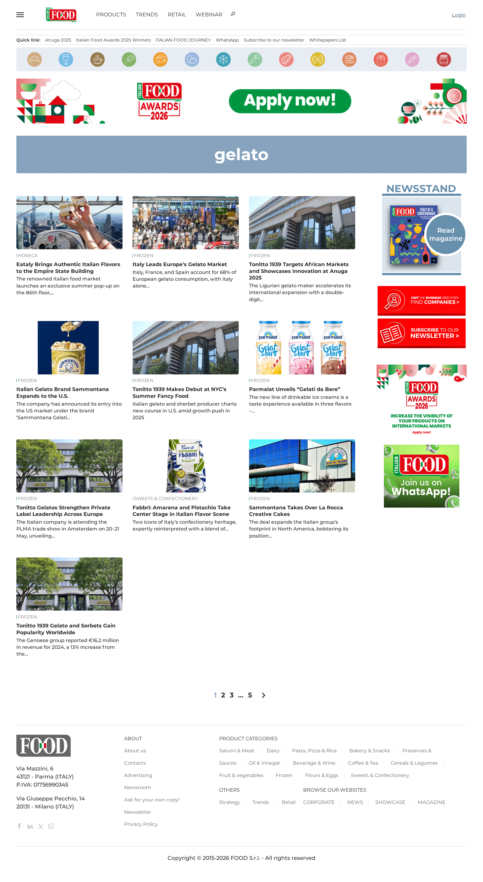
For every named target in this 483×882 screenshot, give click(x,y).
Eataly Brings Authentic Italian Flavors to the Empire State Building (68, 267)
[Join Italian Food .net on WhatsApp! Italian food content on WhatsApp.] (421, 505)
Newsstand (421, 189)
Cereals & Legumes (414, 763)
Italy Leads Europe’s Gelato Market (180, 264)
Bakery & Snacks (369, 751)
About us (135, 751)
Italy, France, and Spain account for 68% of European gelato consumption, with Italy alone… (184, 279)
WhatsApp (227, 40)
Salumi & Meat (236, 751)
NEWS (355, 802)
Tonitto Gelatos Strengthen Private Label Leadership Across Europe (63, 510)
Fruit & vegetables (241, 775)
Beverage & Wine (314, 763)
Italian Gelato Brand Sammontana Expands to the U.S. (62, 392)
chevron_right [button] (263, 695)
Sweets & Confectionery (166, 498)
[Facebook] (20, 825)
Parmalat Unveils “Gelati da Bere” (294, 389)
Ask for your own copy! (152, 800)
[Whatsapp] (51, 825)
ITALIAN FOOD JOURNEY (183, 40)
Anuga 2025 (58, 40)
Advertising (138, 775)
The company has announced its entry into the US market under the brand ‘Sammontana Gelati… (69, 411)
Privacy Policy (141, 824)
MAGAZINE (432, 802)
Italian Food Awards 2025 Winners (113, 40)
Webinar (209, 14)
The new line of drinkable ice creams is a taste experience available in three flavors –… (300, 404)
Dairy (273, 751)
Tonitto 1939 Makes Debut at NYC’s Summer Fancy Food (179, 392)
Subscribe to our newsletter (274, 40)
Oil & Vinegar (264, 763)
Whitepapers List (327, 40)
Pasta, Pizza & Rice (314, 751)
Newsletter (137, 812)
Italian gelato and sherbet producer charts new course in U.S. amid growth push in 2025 (185, 411)
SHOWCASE (390, 802)
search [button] (233, 14)
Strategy (229, 802)
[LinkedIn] (31, 825)
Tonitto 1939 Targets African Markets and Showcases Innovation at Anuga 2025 (299, 271)
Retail (177, 14)
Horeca (27, 255)
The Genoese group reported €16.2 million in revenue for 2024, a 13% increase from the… (67, 647)
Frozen (143, 255)
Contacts (135, 763)
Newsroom (137, 787)
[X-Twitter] (41, 825)
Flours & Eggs (321, 775)
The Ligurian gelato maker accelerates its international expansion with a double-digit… (300, 292)
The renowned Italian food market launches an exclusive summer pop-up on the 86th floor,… (67, 286)
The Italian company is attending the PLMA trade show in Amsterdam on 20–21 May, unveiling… (67, 529)
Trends (147, 14)
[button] (21, 14)
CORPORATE (319, 802)
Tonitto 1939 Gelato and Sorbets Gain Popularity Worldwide (65, 629)
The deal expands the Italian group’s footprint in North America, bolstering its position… (298, 529)
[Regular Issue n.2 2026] (421, 234)
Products (111, 14)
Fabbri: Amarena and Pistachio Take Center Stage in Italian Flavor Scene (182, 510)
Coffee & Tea (363, 763)
